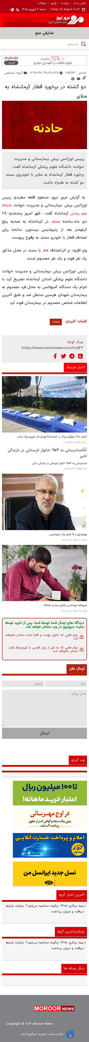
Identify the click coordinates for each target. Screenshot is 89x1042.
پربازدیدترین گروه (71, 931)
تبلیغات (42, 3)
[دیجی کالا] (44, 60)
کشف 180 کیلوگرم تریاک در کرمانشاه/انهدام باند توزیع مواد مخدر (52, 437)
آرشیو (53, 3)
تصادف (55, 221)
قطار (45, 250)
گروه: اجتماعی (13, 72)
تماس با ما (80, 3)
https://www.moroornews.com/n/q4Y (52, 348)
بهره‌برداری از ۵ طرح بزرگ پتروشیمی (68, 534)
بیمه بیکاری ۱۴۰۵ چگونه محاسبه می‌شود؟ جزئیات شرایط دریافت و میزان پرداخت (45, 908)
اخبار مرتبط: (75, 367)
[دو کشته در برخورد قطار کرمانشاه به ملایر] (44, 125)
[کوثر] (44, 845)
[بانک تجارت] (44, 793)
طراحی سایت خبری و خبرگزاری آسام (42, 1034)
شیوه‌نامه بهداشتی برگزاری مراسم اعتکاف (65, 605)
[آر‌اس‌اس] (80, 356)
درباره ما (65, 3)
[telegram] (12, 10)
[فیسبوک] (55, 356)
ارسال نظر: (77, 669)
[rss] (18, 10)
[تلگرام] (72, 356)
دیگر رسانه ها (74, 968)
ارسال (44, 733)
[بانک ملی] (44, 819)
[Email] (78, 78)
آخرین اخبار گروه (72, 895)
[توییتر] (63, 356)
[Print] (72, 78)
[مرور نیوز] (44, 20)
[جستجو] (83, 44)
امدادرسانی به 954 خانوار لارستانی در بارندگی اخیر (59, 463)
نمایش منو (44, 33)
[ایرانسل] (44, 874)
